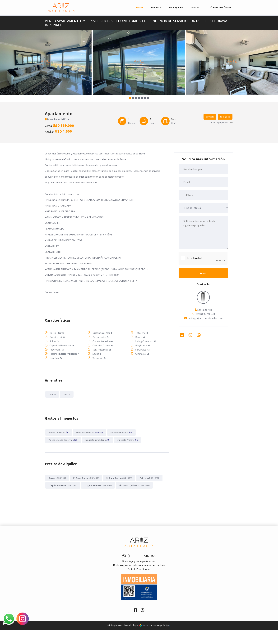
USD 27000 (57, 478)
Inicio (139, 7)
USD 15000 (86, 478)
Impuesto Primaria (127, 439)
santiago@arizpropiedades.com (204, 318)
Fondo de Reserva (121, 432)
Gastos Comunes (59, 432)
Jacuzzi (66, 394)
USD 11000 (63, 485)
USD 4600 (134, 485)
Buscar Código (221, 7)
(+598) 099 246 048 (205, 313)
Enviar (203, 273)
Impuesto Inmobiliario (97, 439)
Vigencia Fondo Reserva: (63, 439)
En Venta (156, 7)
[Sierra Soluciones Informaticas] (168, 625)
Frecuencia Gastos (89, 432)
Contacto (196, 7)
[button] (129, 98)
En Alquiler (176, 7)
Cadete (52, 394)
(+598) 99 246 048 (141, 555)
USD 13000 (119, 478)
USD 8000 (97, 485)
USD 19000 (149, 478)
